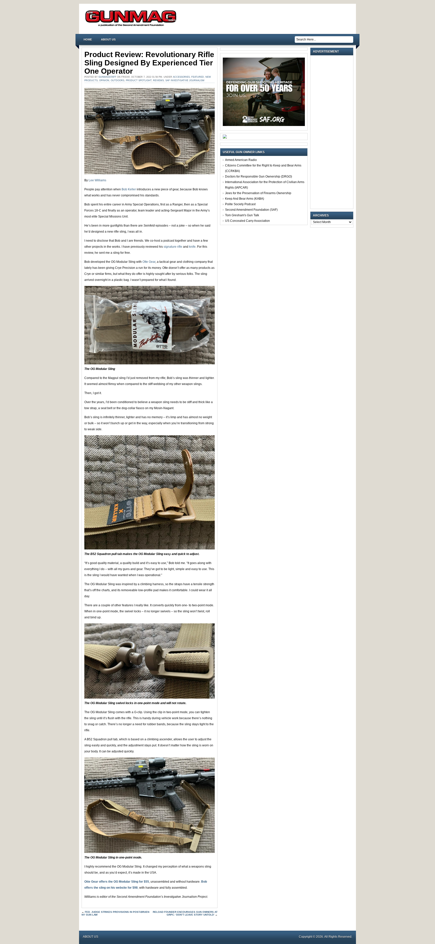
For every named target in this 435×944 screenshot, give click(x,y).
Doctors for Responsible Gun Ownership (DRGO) (258, 176)
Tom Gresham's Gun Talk (242, 215)
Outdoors (117, 80)
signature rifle (173, 246)
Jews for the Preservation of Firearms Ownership (258, 193)
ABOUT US (108, 39)
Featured (197, 77)
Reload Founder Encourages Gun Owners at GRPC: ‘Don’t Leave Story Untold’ (185, 913)
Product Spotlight (139, 80)
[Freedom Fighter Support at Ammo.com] (225, 137)
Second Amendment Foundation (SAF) (251, 209)
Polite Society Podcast (240, 204)
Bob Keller (129, 189)
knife (192, 246)
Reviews (158, 80)
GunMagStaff (107, 77)
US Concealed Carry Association (247, 221)
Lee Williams (97, 180)
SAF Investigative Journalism (184, 80)
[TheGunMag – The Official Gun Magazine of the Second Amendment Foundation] (132, 26)
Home (88, 39)
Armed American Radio (241, 160)
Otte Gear (148, 262)
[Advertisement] (333, 132)
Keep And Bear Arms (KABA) (244, 198)
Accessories (181, 77)
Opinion (104, 80)
